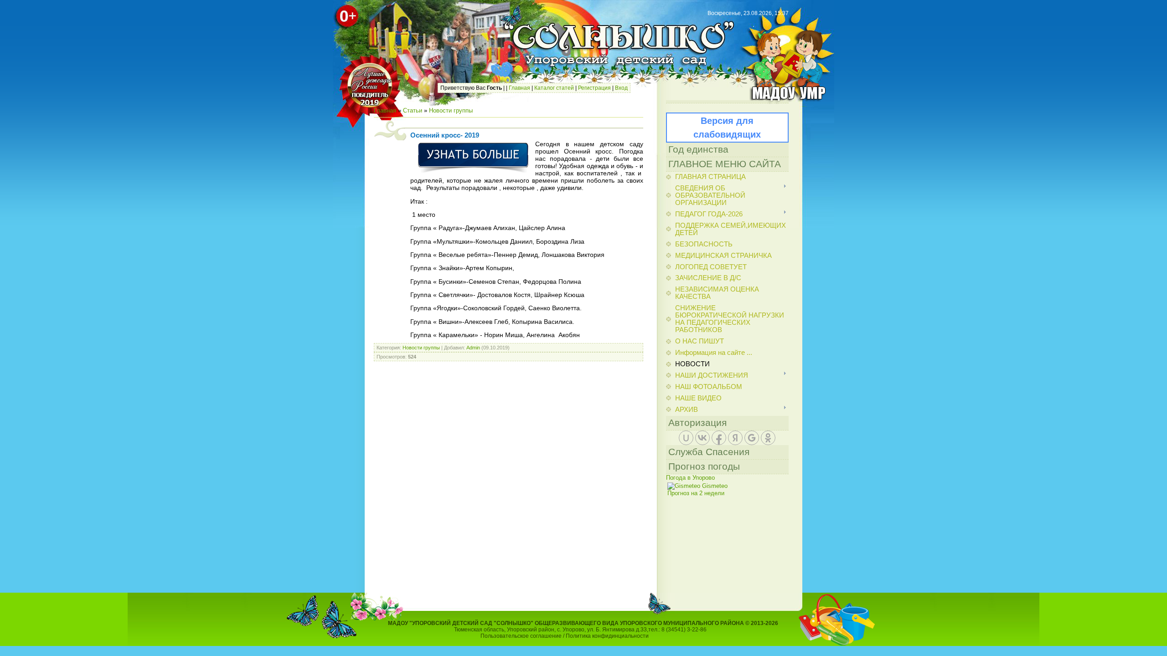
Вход (621, 88)
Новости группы (451, 110)
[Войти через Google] (751, 437)
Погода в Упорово (690, 477)
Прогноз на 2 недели (695, 493)
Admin (473, 347)
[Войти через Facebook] (719, 437)
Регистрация (594, 88)
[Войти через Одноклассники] (768, 437)
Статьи (412, 110)
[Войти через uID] (686, 437)
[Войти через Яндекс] (735, 437)
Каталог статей (554, 88)
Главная (519, 88)
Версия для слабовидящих (727, 127)
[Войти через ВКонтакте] (702, 437)
